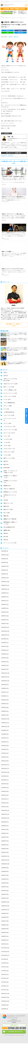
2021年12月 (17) (5, 764)
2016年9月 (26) (5, 1005)
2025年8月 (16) (5, 596)
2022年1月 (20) (5, 760)
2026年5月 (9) (4, 562)
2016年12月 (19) (5, 993)
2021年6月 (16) (5, 787)
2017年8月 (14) (5, 963)
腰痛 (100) (6, 515)
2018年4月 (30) (5, 932)
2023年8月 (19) (5, 688)
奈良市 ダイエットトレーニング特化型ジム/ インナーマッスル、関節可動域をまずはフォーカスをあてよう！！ (17, 354)
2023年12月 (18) (5, 673)
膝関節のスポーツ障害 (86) (10, 519)
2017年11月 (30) (5, 951)
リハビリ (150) (7, 455)
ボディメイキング (9, 182)
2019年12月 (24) (5, 856)
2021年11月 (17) (5, 768)
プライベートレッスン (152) (10, 429)
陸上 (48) (6, 536)
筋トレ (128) (6, 512)
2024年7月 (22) (5, 646)
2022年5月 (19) (5, 745)
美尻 (21, 182)
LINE (8, 32)
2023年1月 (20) (5, 715)
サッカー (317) (7, 399)
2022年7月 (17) (5, 738)
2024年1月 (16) (5, 669)
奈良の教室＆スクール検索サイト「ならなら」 (14, 324)
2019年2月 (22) (5, 894)
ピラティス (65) (7, 423)
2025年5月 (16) (5, 608)
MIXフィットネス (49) (9, 386)
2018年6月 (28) (5, 924)
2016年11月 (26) (5, 997)
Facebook (20, 30)
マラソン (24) (7, 436)
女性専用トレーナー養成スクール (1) (10, 476)
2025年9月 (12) (5, 593)
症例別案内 (14, 1022)
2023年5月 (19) (5, 699)
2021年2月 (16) (5, 802)
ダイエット (4, 182)
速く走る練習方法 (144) (9, 527)
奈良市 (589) (6, 467)
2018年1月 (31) (5, 944)
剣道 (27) (6, 461)
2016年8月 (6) (4, 1008)
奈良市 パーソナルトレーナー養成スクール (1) (10, 471)
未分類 (17, 36)
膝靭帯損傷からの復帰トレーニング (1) (10, 523)
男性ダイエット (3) (8, 503)
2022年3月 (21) (5, 753)
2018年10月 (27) (5, 909)
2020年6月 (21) (5, 833)
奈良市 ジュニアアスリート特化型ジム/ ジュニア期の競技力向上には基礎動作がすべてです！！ (17, 363)
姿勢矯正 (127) (7, 485)
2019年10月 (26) (5, 863)
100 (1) (5, 372)
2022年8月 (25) (5, 734)
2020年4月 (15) (5, 841)
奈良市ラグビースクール (6, 218)
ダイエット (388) (8, 405)
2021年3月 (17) (5, 799)
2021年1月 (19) (5, 806)
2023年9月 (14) (5, 684)
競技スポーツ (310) (8, 509)
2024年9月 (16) (5, 638)
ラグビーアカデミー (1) (9, 448)
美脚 (23, 182)
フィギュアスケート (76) (9, 426)
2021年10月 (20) (5, 772)
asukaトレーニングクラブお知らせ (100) (10, 379)
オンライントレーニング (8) (10, 393)
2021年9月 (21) (5, 776)
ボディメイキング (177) (9, 432)
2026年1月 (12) (5, 577)
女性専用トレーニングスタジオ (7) (10, 481)
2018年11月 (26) (5, 905)
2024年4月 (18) (5, 657)
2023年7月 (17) (5, 692)
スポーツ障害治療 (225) (9, 402)
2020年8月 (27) (5, 825)
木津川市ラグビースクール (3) (10, 496)
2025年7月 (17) (5, 600)
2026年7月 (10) (5, 554)
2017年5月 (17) (5, 974)
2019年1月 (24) (5, 898)
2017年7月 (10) (5, 966)
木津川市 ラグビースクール (16, 218)
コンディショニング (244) (10, 396)
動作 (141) (6, 464)
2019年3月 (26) (5, 890)
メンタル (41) (7, 442)
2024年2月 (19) (5, 665)
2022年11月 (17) (5, 722)
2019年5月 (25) (5, 883)
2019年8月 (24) (5, 871)
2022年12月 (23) (5, 718)
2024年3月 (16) (5, 661)
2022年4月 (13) (5, 749)
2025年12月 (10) (5, 581)
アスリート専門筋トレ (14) (10, 390)
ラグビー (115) (7, 445)
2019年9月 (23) (5, 867)
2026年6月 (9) (4, 558)
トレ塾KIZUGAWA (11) (9, 412)
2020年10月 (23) (5, 818)
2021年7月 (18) (5, 783)
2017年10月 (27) (5, 955)
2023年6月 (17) (5, 696)
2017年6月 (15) (5, 970)
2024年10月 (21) (5, 635)
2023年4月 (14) (5, 703)
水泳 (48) (6, 500)
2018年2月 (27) (5, 940)
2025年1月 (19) (5, 623)
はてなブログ (20, 32)
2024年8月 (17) (5, 642)
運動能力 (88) (7, 530)
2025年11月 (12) (5, 585)
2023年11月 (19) (5, 676)
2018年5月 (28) (5, 928)
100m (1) (6, 375)
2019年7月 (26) (5, 875)
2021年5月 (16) (5, 791)
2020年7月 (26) (5, 829)
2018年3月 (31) (5, 936)
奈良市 (11, 36)
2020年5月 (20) (5, 837)
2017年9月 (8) (4, 959)
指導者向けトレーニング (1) (10, 491)
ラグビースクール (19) (9, 451)
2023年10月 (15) (5, 680)
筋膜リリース (6, 255)
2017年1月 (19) (5, 989)
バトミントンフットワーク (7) (10, 419)
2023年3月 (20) (5, 707)
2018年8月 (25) (5, 917)
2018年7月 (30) (5, 921)
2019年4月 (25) (5, 886)
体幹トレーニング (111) (9, 458)
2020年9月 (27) (5, 821)
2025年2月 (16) (5, 619)
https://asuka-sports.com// (8, 125)
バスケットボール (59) (9, 415)
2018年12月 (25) (5, 902)
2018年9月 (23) (5, 913)
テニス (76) (6, 409)
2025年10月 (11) (5, 589)
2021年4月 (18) (5, 795)
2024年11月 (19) (5, 631)
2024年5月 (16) (5, 654)
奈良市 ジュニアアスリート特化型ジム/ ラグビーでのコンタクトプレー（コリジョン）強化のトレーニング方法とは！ (17, 340)
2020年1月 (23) (5, 852)
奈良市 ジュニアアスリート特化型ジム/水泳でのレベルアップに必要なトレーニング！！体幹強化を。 (17, 334)
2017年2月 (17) (5, 986)
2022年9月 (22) (5, 730)
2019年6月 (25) (5, 879)
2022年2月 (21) (5, 757)
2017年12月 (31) (5, 947)
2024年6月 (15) (5, 650)
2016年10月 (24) (5, 1001)
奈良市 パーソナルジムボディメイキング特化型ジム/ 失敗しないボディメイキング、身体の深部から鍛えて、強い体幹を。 (17, 349)
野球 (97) (6, 533)
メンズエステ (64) (8, 439)
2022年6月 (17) (5, 741)
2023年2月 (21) (5, 711)
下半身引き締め (15, 182)
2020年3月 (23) (5, 844)
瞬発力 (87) (6, 506)
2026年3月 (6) (4, 570)
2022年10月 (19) (5, 726)
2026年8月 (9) (4, 551)
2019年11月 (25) (5, 860)
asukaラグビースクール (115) (10, 383)
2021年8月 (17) (5, 779)
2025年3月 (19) (5, 615)
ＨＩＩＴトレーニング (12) (10, 542)
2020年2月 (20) (5, 848)
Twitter (7, 30)
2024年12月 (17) (5, 627)
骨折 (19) (6, 539)
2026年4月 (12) (5, 566)
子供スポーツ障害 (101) (9, 488)
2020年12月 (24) (5, 810)
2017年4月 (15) (5, 978)
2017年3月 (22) (5, 982)
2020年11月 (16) (5, 814)
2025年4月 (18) (5, 612)
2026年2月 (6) (4, 573)
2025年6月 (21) (5, 604)
